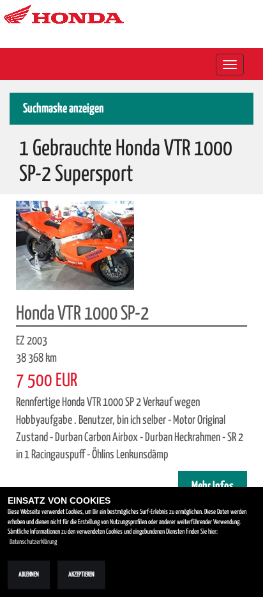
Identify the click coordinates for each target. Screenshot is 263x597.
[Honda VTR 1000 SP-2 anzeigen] (75, 244)
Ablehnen (29, 574)
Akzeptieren (81, 574)
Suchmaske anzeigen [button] (63, 109)
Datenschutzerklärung (33, 542)
